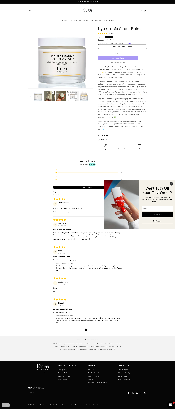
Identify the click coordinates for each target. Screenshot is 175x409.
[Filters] (55, 193)
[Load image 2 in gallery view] (61, 96)
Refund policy (60, 404)
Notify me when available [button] (122, 46)
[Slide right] (91, 96)
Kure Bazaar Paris (38, 405)
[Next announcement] (146, 1)
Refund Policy (62, 379)
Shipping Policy (63, 373)
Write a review (87, 187)
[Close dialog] (171, 184)
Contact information (102, 404)
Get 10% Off (157, 214)
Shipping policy (90, 404)
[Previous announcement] (29, 1)
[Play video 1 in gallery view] (49, 96)
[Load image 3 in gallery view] (72, 96)
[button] (30, 11)
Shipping (101, 40)
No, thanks (157, 221)
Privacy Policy (62, 370)
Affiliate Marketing (124, 379)
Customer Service (124, 376)
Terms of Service (64, 376)
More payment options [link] (118, 62)
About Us (91, 370)
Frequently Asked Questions (97, 382)
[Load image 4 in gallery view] (83, 96)
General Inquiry (123, 370)
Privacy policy (69, 404)
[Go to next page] (92, 330)
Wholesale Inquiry (124, 373)
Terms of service (80, 404)
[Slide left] (30, 96)
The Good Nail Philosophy (96, 373)
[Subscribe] (59, 393)
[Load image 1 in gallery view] (38, 96)
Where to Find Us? (94, 376)
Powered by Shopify (49, 405)
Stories (90, 379)
